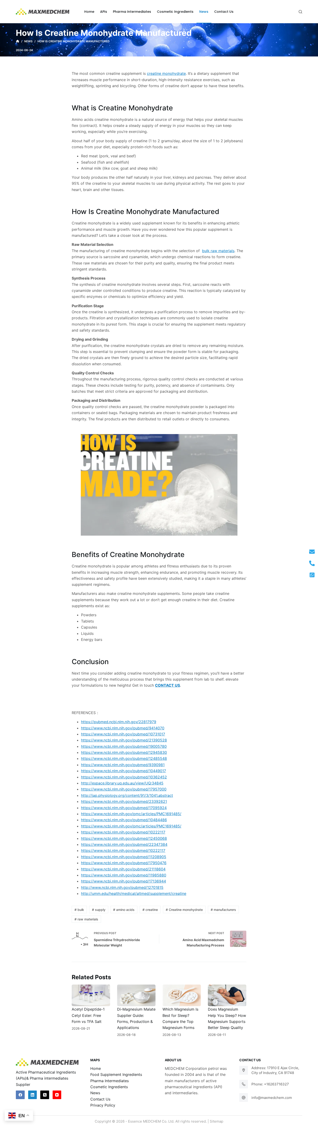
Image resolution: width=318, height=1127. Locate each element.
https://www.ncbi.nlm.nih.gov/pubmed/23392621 (124, 801)
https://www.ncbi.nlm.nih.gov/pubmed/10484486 (124, 819)
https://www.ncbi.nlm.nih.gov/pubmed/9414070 (122, 728)
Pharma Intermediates (109, 1080)
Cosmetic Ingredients (109, 1086)
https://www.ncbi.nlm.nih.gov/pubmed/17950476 (123, 862)
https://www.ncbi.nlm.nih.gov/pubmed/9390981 (123, 764)
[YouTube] (57, 1095)
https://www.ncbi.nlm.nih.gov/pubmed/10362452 (124, 777)
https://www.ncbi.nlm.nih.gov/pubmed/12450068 (124, 838)
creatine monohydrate (166, 73)
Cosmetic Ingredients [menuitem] (175, 11)
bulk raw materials (218, 250)
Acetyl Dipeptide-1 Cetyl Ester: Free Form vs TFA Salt (88, 1015)
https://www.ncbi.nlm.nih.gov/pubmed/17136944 (123, 881)
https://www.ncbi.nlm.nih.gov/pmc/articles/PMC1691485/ (131, 813)
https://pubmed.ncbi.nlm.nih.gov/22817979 (118, 721)
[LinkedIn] (32, 1095)
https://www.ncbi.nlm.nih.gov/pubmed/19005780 (124, 746)
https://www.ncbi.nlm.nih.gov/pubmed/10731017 (123, 734)
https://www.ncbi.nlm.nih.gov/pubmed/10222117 (123, 832)
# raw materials (86, 919)
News (95, 1093)
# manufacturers (223, 910)
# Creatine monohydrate (184, 910)
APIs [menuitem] (103, 11)
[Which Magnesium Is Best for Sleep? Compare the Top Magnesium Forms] (181, 995)
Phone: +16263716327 (270, 1084)
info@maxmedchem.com (271, 1097)
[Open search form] (300, 11)
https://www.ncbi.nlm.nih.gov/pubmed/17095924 (124, 807)
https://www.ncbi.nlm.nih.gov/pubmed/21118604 (123, 869)
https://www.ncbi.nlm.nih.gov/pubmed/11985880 (123, 875)
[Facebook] (20, 1095)
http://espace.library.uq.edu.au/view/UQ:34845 (122, 783)
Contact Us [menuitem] (223, 11)
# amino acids (124, 910)
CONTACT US (167, 685)
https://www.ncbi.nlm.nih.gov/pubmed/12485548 (124, 758)
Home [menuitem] (89, 11)
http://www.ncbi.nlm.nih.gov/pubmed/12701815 (122, 887)
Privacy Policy (102, 1105)
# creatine (150, 910)
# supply (98, 910)
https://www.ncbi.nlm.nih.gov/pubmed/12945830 (124, 752)
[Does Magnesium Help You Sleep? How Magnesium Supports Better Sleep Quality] (227, 995)
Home (95, 1068)
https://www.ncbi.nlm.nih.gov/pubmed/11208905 (123, 856)
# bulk (79, 910)
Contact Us (100, 1099)
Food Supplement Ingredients (116, 1074)
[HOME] (17, 41)
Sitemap (216, 1121)
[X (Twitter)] (44, 1095)
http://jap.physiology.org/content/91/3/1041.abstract (127, 795)
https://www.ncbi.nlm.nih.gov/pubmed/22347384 (124, 844)
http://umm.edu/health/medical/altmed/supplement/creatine (133, 893)
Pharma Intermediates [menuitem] (132, 11)
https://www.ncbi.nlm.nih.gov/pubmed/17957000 (123, 789)
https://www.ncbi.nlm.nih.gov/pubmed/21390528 (124, 740)
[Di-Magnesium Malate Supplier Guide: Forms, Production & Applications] (136, 995)
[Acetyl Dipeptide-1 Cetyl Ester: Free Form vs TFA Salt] (91, 995)
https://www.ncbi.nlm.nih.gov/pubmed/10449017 (123, 770)
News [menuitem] (203, 11)
